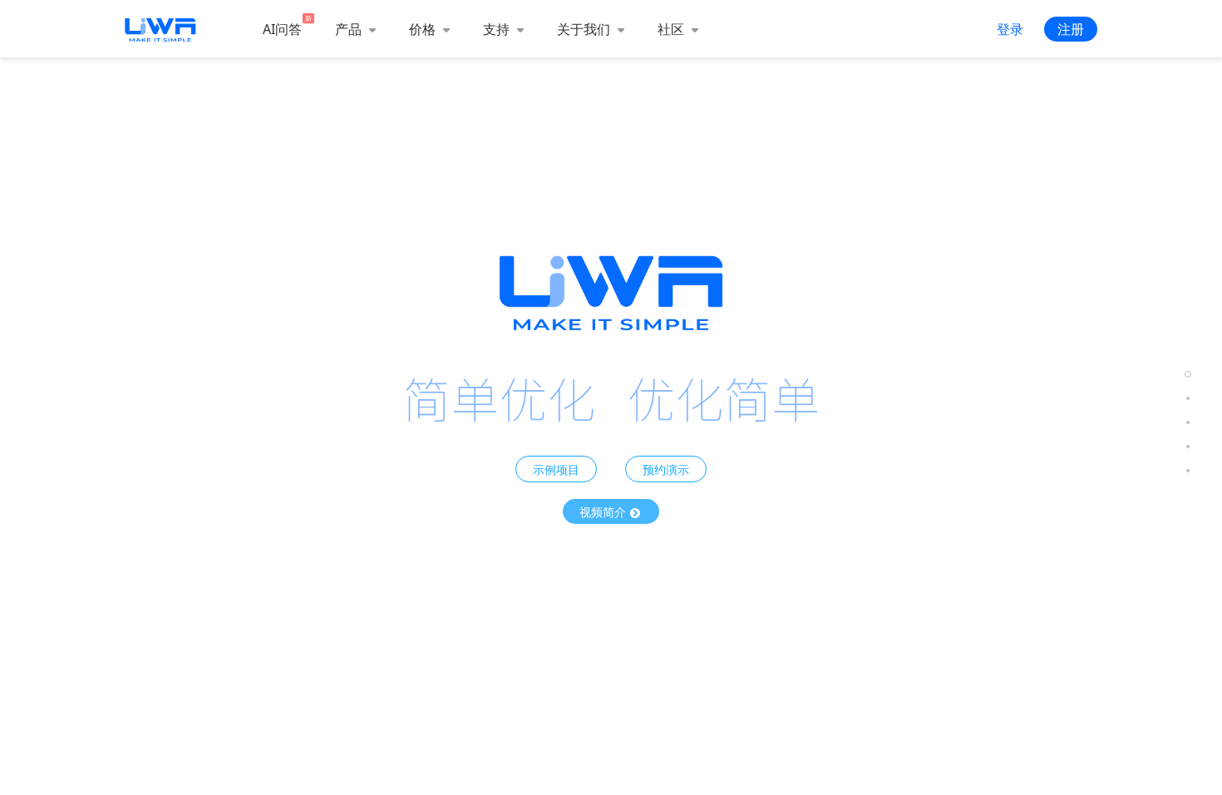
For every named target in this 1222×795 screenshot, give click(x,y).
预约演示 (666, 469)
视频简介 (604, 511)
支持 (498, 29)
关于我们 (585, 29)
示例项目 (556, 469)
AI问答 (282, 29)
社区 (672, 29)
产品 (350, 29)
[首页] (1188, 373)
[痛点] (1188, 446)
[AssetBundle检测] (1188, 422)
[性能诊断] (1188, 397)
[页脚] (1188, 470)
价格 (424, 29)
